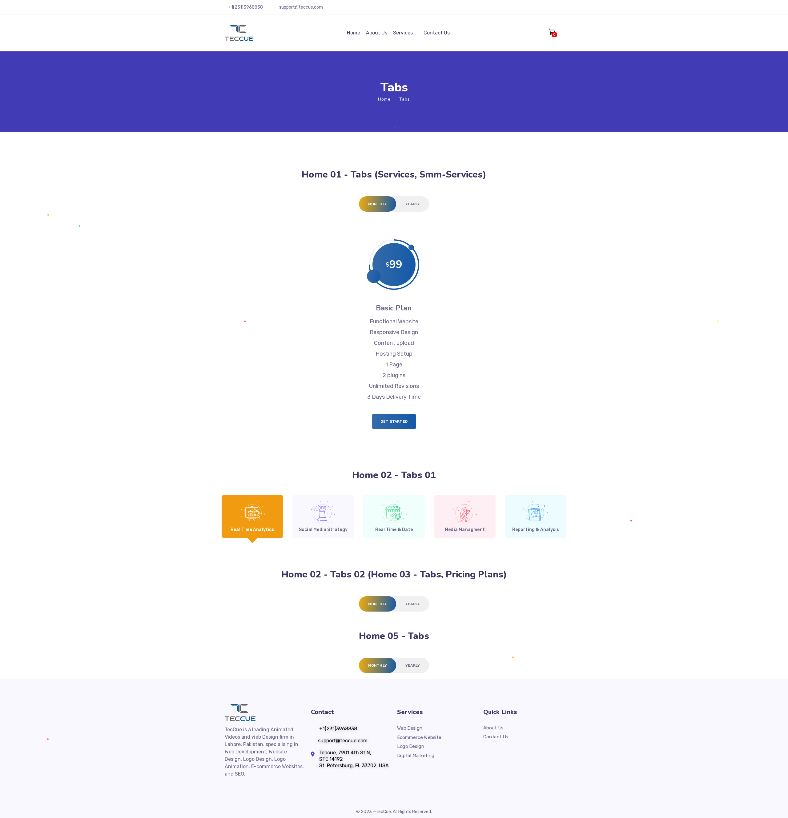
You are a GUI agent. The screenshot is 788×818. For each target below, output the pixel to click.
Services (403, 33)
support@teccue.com (301, 7)
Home (353, 33)
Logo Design (410, 746)
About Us (376, 33)
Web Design (410, 728)
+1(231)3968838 (245, 7)
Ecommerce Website (419, 737)
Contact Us (437, 33)
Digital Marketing (416, 755)
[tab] (377, 204)
